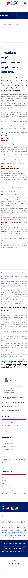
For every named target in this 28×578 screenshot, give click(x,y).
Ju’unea (4, 480)
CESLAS (14, 537)
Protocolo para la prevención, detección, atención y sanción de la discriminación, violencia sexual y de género (13, 461)
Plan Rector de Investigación (9, 490)
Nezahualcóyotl (7, 532)
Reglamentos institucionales (9, 446)
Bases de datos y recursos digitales (10, 425)
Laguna (12, 530)
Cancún (3, 527)
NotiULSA (4, 477)
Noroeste (16, 532)
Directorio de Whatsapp (12, 410)
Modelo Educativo (6, 452)
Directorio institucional (12, 406)
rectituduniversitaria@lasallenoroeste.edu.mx (11, 546)
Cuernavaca (18, 527)
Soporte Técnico (6, 428)
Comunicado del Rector (7, 487)
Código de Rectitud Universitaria (9, 456)
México (18, 530)
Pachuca (4, 535)
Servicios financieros (7, 432)
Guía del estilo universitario (8, 449)
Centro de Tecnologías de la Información (11, 422)
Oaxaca (22, 532)
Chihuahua (10, 527)
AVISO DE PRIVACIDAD (13, 506)
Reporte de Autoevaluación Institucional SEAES (13, 493)
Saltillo (16, 535)
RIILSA (3, 483)
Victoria (22, 535)
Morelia (24, 530)
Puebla (11, 535)
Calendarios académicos (7, 443)
